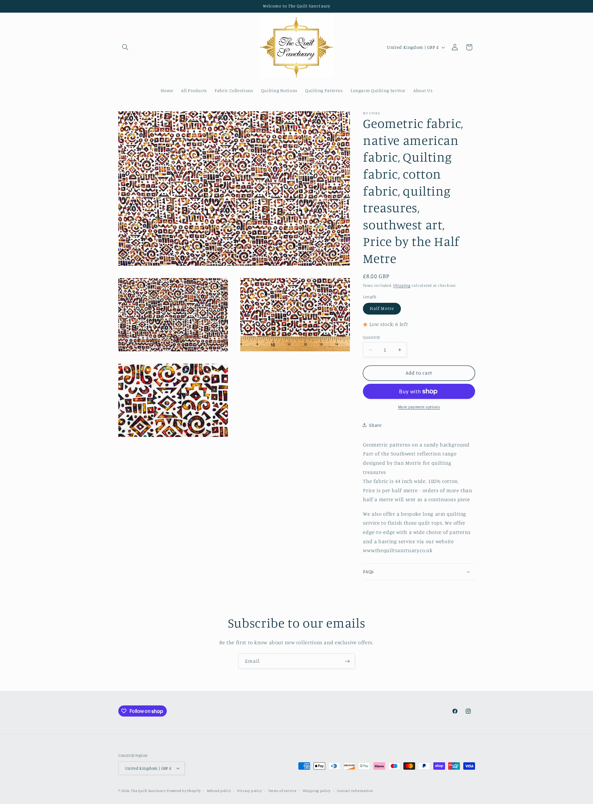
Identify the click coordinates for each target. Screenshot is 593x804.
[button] (125, 47)
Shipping (401, 285)
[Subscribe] (347, 661)
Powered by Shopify (183, 791)
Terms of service (282, 791)
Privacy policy (249, 791)
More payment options (419, 406)
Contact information (355, 791)
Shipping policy (316, 791)
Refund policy (219, 791)
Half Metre (382, 308)
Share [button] (375, 425)
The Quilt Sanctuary (148, 791)
